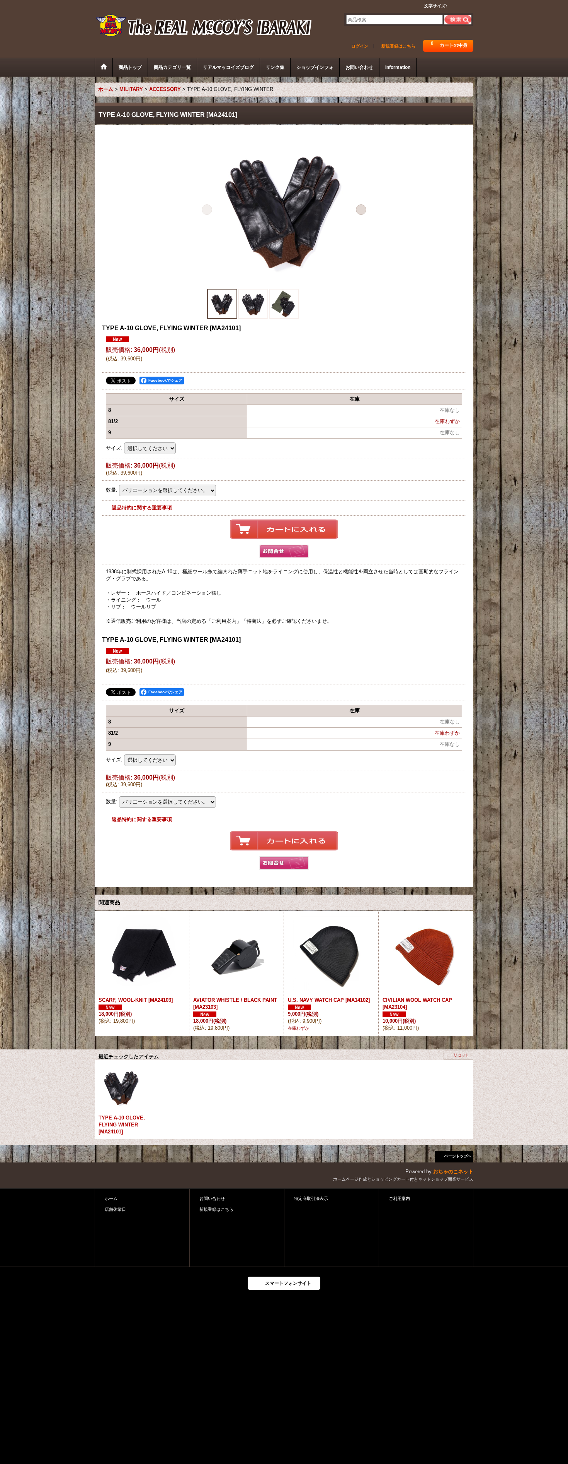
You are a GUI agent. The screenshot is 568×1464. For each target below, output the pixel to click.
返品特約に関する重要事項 (142, 508)
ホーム (111, 1198)
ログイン (359, 46)
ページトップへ (457, 1156)
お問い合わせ (212, 1198)
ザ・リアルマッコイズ (204, 26)
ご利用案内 (399, 1198)
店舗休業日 (115, 1209)
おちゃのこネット (453, 1171)
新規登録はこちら (398, 46)
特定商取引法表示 (311, 1198)
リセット (461, 1055)
